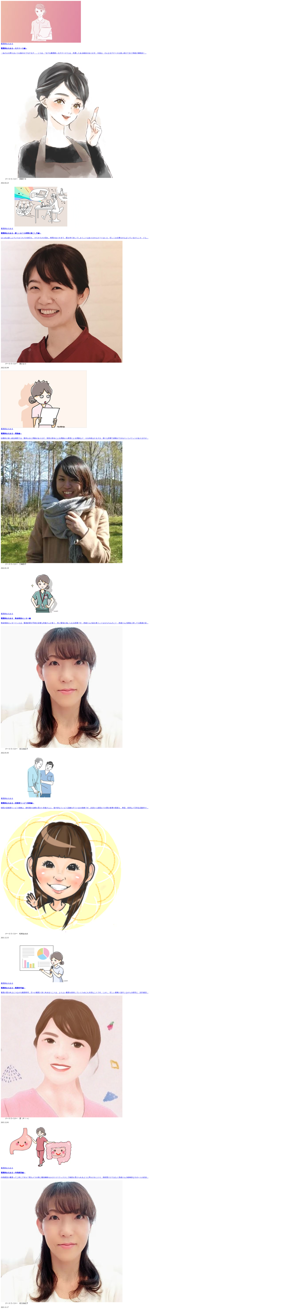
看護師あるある (7, 44)
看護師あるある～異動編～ (11, 433)
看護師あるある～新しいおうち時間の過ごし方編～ (21, 233)
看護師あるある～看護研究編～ (13, 988)
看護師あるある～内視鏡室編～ (13, 1173)
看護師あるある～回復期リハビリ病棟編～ (17, 803)
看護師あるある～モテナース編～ (14, 48)
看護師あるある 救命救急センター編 (16, 618)
